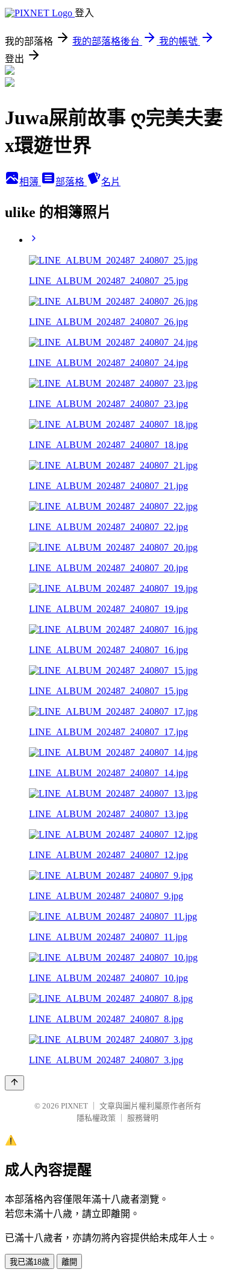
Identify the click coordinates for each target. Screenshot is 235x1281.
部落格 (71, 182)
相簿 (30, 182)
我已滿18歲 (29, 1262)
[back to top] (14, 1082)
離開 (69, 1262)
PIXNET (74, 1105)
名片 (111, 182)
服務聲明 (142, 1117)
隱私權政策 (96, 1117)
